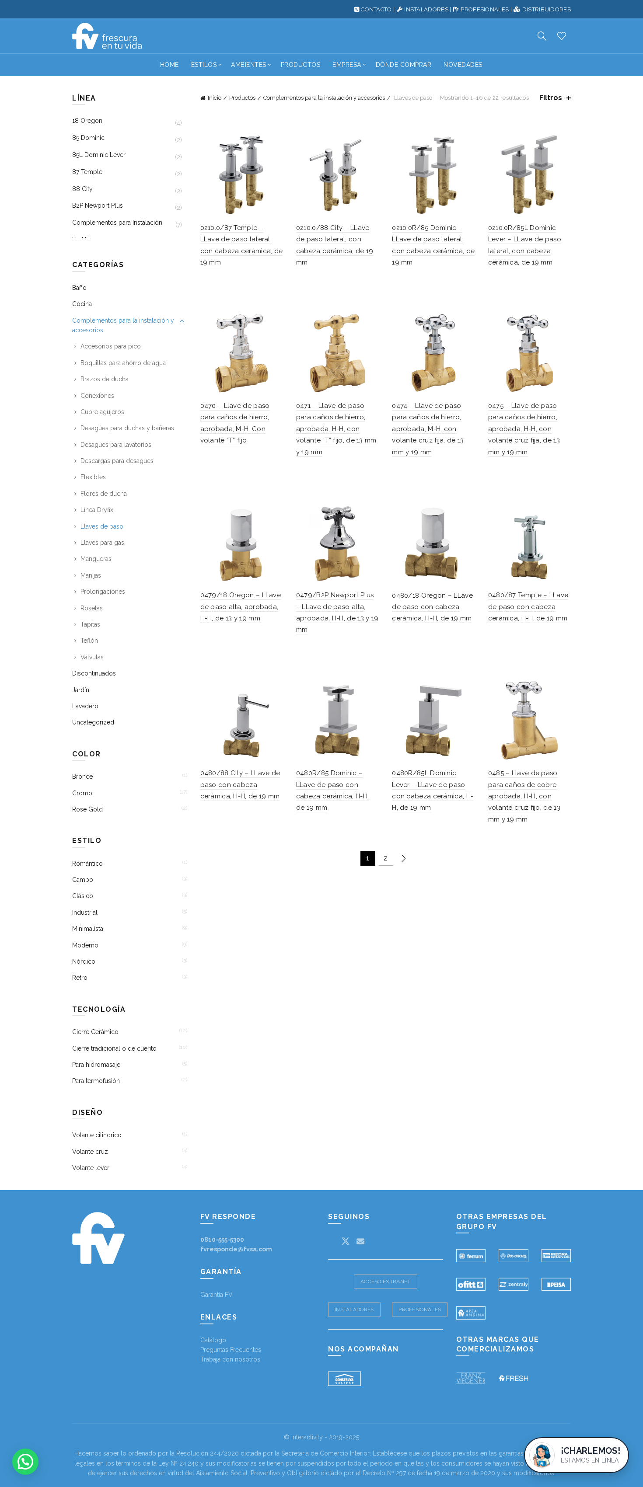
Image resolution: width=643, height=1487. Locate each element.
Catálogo (213, 1340)
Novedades (463, 64)
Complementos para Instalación (117, 222)
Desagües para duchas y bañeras (127, 428)
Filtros (550, 98)
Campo (82, 879)
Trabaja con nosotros (230, 1359)
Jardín (80, 689)
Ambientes (248, 64)
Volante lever (90, 1167)
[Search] (542, 35)
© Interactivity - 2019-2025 (321, 1437)
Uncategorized (93, 722)
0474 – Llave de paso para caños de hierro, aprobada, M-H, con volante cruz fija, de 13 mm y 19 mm (428, 429)
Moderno (85, 945)
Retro (79, 977)
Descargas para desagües (117, 460)
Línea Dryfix (96, 509)
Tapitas (90, 624)
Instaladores (354, 1309)
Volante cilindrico (97, 1135)
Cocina (82, 303)
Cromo (82, 793)
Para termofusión (96, 1080)
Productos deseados (561, 35)
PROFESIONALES (485, 9)
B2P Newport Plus (97, 205)
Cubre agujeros (102, 411)
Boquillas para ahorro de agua (123, 362)
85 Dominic (88, 137)
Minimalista (87, 928)
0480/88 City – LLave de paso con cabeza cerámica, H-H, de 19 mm (240, 784)
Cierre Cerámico (95, 1031)
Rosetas (91, 608)
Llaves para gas (102, 542)
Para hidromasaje (96, 1064)
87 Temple (87, 171)
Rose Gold (87, 809)
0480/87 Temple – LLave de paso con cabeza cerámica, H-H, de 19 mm (528, 606)
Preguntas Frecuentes (230, 1349)
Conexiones (97, 395)
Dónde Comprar (404, 64)
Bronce (82, 776)
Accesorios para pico (110, 346)
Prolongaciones (102, 591)
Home (169, 64)
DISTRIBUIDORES (546, 9)
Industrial (85, 912)
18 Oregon (87, 120)
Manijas (90, 575)
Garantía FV (216, 1294)
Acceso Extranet (385, 1281)
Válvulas (92, 657)
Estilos (204, 64)
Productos (301, 64)
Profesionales (419, 1309)
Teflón (89, 640)
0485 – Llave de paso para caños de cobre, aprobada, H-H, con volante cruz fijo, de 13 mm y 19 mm (524, 796)
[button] (25, 1462)
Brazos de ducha (104, 379)
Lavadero (85, 706)
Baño (79, 287)
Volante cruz (90, 1151)
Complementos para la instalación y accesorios (324, 97)
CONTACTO (376, 9)
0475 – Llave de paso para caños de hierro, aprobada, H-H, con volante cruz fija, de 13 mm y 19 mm (524, 429)
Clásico (82, 895)
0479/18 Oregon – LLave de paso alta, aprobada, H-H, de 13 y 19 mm (240, 606)
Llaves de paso (101, 526)
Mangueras (96, 558)
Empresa (346, 64)
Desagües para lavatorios (115, 444)
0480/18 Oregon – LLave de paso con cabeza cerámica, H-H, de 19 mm (432, 607)
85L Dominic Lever (99, 154)
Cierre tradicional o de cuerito (114, 1048)
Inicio (214, 97)
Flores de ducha (103, 493)
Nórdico (83, 961)
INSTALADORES (426, 9)
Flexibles (93, 477)
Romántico (87, 863)
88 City (82, 188)
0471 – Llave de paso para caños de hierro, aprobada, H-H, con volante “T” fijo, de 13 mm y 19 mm (336, 429)
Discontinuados (94, 673)
